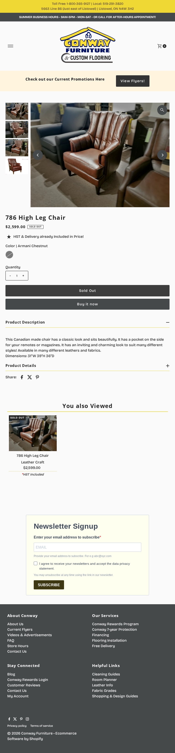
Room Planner (104, 679)
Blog (11, 674)
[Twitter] (15, 719)
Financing (100, 635)
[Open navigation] (10, 46)
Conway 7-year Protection (114, 629)
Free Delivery (103, 646)
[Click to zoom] (162, 110)
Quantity (12, 267)
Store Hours (17, 646)
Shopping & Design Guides (115, 696)
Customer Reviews (23, 685)
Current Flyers (20, 629)
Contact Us (17, 651)
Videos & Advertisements (29, 635)
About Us (15, 624)
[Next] (162, 155)
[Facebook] (9, 719)
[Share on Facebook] (21, 377)
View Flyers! (133, 81)
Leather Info (102, 685)
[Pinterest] (21, 719)
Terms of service (41, 725)
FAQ (10, 640)
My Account (17, 696)
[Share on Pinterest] (37, 377)
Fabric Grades (104, 690)
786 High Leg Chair (33, 455)
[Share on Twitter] (29, 377)
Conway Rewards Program (115, 624)
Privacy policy (17, 725)
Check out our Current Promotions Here (65, 79)
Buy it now (87, 304)
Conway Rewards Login (27, 679)
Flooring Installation (109, 640)
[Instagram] (27, 719)
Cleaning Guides (106, 674)
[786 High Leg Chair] (33, 433)
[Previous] (38, 155)
